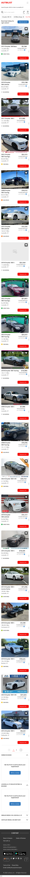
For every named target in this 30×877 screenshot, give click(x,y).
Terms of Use (6, 865)
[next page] (21, 750)
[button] (24, 12)
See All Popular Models (10, 847)
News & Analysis (7, 838)
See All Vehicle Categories (10, 849)
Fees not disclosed (21, 120)
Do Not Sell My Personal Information (12, 868)
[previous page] (9, 750)
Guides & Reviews (21, 838)
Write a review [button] (15, 773)
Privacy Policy (15, 865)
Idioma (7, 859)
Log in (26, 859)
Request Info (23, 58)
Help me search (23, 22)
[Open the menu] (27, 3)
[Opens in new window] (8, 853)
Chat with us (6, 841)
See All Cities (7, 845)
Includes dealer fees (22, 48)
